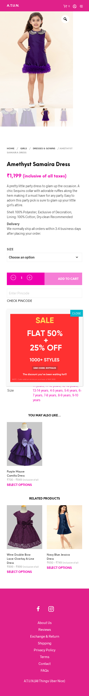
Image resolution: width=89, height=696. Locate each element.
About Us (45, 623)
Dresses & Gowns (44, 148)
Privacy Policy (44, 650)
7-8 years (50, 395)
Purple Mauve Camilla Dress (16, 473)
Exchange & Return (44, 636)
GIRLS (23, 148)
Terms (44, 657)
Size (10, 249)
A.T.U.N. (13, 5)
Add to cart (68, 279)
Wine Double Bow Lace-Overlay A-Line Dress (20, 558)
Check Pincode (19, 301)
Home (10, 148)
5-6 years (70, 390)
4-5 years (56, 390)
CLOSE (76, 313)
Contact (45, 663)
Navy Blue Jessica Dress (58, 556)
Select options (19, 485)
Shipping (44, 643)
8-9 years (64, 395)
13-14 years (40, 390)
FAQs (45, 670)
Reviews (44, 629)
